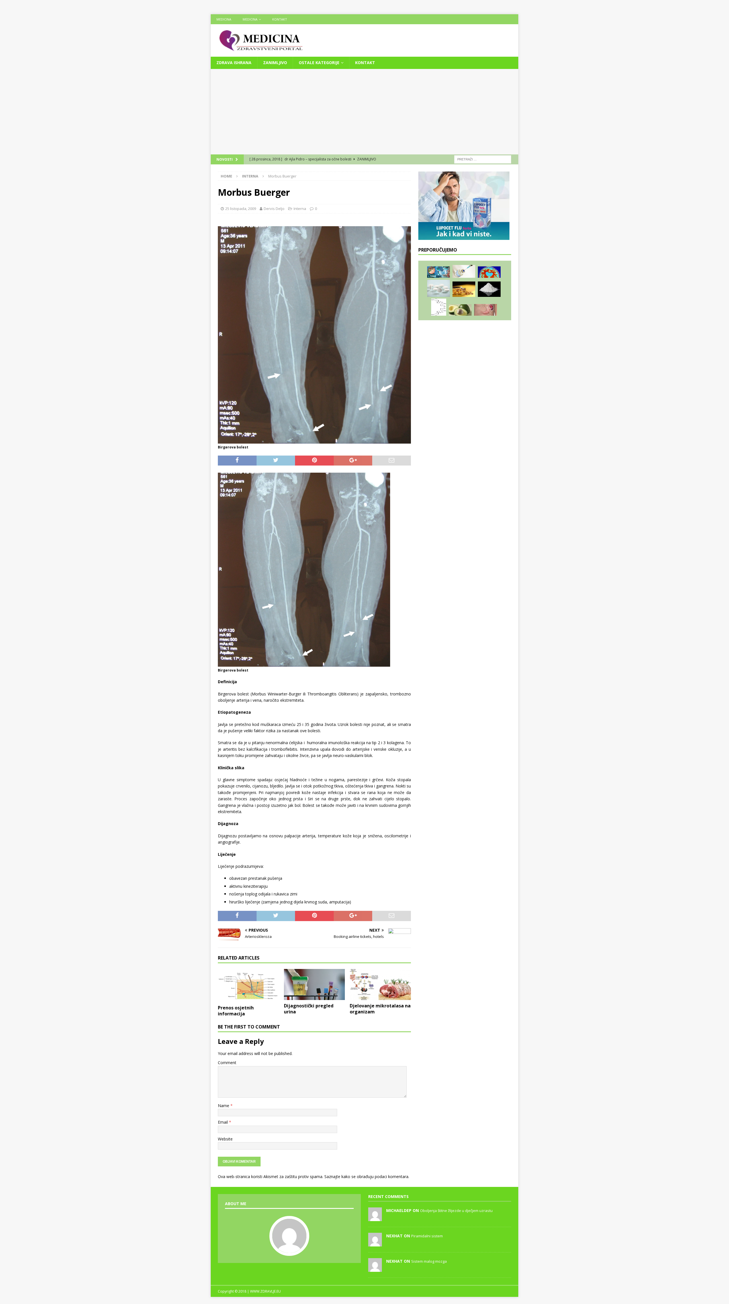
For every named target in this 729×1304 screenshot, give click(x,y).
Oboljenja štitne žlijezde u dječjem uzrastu (456, 1210)
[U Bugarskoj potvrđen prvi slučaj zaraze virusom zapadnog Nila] (438, 272)
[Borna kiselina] (489, 289)
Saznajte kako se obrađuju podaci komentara (366, 1176)
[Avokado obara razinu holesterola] (460, 310)
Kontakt (279, 19)
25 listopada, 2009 (240, 208)
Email (223, 1122)
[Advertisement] (364, 112)
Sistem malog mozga (429, 1261)
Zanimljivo (275, 62)
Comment (227, 1062)
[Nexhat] (375, 1243)
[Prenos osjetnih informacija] (248, 985)
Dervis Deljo (274, 208)
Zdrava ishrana (233, 62)
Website (225, 1139)
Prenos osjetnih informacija (236, 1011)
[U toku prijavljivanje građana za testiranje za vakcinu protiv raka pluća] (463, 271)
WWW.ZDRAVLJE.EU (265, 1291)
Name (224, 1105)
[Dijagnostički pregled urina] (314, 984)
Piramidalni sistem (427, 1235)
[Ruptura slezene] (485, 310)
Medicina (223, 19)
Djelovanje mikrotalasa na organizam (380, 1009)
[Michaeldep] (375, 1218)
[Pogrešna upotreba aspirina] (438, 288)
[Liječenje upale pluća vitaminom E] (463, 289)
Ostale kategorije (319, 62)
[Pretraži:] (482, 159)
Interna (300, 208)
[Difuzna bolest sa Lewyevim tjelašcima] (489, 272)
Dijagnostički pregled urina (308, 1009)
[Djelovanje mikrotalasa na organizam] (380, 984)
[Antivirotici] (438, 307)
